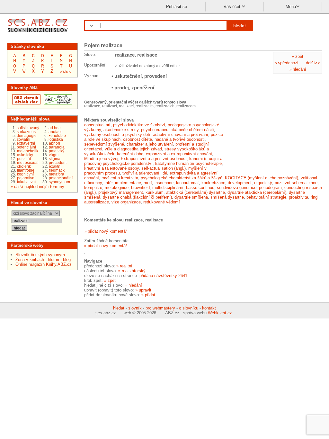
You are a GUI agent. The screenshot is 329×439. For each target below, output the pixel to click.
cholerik (24, 166)
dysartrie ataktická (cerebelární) (256, 192)
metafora (56, 174)
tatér (108, 182)
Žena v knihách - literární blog (43, 259)
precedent (58, 163)
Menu (291, 6)
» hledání (297, 69)
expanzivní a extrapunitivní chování (179, 153)
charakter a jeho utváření (150, 144)
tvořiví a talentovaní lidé (144, 173)
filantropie (25, 170)
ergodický (263, 182)
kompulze (93, 187)
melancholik (27, 151)
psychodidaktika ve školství (139, 124)
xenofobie (57, 136)
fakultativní (26, 182)
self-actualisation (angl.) (163, 168)
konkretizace (213, 182)
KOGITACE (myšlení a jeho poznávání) (261, 177)
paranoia (57, 147)
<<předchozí (286, 62)
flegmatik (57, 170)
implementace (128, 182)
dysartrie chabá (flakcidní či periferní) (137, 197)
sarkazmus (26, 132)
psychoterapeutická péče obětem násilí (177, 129)
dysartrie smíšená (191, 197)
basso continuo (200, 187)
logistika (56, 139)
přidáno (65, 71)
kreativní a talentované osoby (111, 168)
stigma (54, 159)
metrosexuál (28, 163)
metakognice (117, 187)
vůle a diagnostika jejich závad (133, 149)
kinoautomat (187, 182)
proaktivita (298, 197)
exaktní (55, 166)
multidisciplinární (167, 187)
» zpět (297, 56)
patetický (56, 151)
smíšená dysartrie (227, 197)
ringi (314, 197)
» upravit (143, 290)
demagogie (27, 136)
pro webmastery (160, 308)
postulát (24, 159)
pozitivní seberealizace (296, 182)
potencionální (61, 178)
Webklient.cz (220, 312)
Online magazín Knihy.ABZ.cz (43, 264)
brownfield (140, 187)
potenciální (26, 147)
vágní (53, 155)
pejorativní (26, 178)
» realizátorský (132, 270)
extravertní (26, 143)
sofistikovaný (28, 128)
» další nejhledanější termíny (37, 186)
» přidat (148, 294)
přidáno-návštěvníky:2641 (163, 275)
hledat (239, 25)
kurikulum (155, 192)
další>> (313, 62)
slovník (135, 308)
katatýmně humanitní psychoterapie (188, 163)
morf (148, 182)
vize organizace (126, 202)
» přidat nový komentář (105, 231)
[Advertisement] (274, 132)
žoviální (23, 139)
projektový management (120, 192)
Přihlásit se (176, 6)
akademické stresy (120, 129)
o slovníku (188, 308)
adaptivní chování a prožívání (180, 134)
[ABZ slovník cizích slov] (38, 33)
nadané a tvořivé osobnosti (180, 139)
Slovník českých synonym (40, 254)
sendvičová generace (236, 187)
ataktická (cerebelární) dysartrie (195, 192)
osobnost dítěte (137, 139)
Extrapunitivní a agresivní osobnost (154, 158)
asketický (25, 155)
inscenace (164, 182)
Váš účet (233, 6)
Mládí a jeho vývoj (101, 158)
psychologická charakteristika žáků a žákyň (181, 177)
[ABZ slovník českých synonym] (57, 103)
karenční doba (130, 153)
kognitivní (25, 174)
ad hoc (54, 128)
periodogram (270, 187)
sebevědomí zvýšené (104, 144)
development (240, 182)
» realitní (124, 266)
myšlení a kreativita (120, 177)
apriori (54, 143)
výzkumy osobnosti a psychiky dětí (117, 134)
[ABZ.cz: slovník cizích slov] (25, 103)
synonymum (59, 182)
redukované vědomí (161, 202)
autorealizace (96, 202)
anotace (56, 132)
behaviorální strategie (266, 197)
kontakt (209, 308)
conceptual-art (97, 124)
